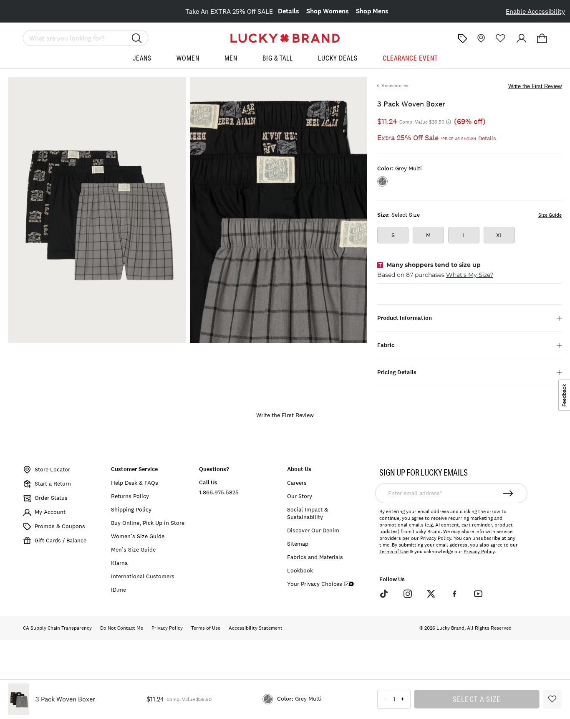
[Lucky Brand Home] (285, 38)
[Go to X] (431, 593)
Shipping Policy (131, 509)
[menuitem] (142, 61)
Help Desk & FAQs (134, 482)
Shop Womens (327, 11)
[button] (542, 38)
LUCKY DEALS (338, 58)
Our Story (299, 496)
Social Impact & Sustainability (307, 513)
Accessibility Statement (255, 628)
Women (188, 58)
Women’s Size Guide (137, 536)
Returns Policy (130, 496)
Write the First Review (535, 86)
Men (230, 58)
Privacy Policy (479, 551)
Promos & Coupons (60, 526)
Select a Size (477, 699)
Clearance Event (410, 58)
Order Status (51, 497)
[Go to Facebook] (454, 593)
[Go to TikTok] (383, 593)
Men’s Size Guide (133, 549)
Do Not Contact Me (121, 628)
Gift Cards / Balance (60, 540)
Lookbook (300, 570)
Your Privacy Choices (314, 583)
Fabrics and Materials (315, 557)
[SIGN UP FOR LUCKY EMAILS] (508, 493)
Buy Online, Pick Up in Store (147, 523)
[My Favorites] (501, 38)
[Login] (522, 38)
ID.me (118, 589)
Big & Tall (277, 58)
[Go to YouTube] (478, 593)
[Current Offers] (462, 38)
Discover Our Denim (313, 530)
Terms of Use (394, 551)
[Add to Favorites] (552, 699)
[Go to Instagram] (407, 593)
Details (288, 11)
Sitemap (297, 543)
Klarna (119, 563)
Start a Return (53, 483)
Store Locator (52, 469)
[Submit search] (137, 38)
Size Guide (550, 215)
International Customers (142, 576)
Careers (297, 482)
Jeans (142, 58)
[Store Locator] (480, 38)
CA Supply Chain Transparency (57, 628)
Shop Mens (372, 11)
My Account (50, 512)
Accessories (395, 85)
